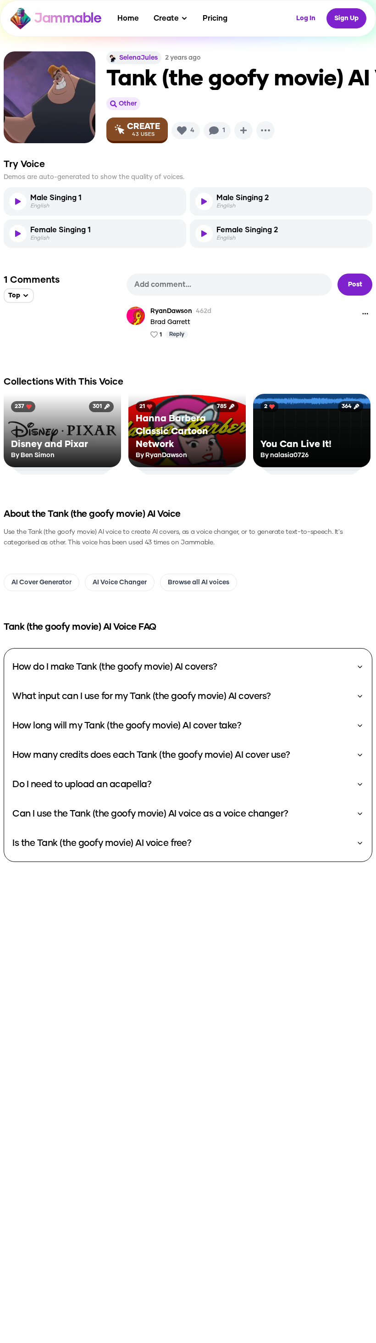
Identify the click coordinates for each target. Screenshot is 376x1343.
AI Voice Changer (120, 582)
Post (355, 284)
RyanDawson (171, 311)
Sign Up (346, 18)
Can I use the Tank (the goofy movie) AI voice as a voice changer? (150, 813)
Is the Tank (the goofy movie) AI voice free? (101, 843)
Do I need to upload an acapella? (81, 784)
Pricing (215, 18)
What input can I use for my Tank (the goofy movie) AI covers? (141, 696)
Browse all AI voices (198, 582)
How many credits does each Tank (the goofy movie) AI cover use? (151, 755)
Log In (305, 18)
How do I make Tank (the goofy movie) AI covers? (114, 667)
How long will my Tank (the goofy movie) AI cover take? (126, 725)
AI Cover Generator (41, 582)
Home (128, 18)
